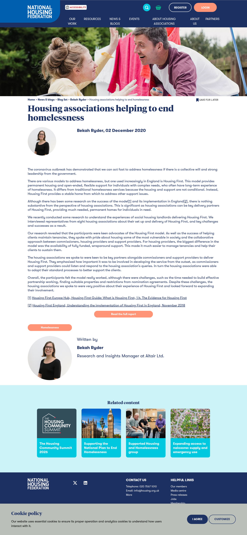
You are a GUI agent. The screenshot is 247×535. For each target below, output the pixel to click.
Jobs (173, 499)
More (129, 494)
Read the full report (123, 314)
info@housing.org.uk (146, 490)
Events (134, 19)
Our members (179, 486)
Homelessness (50, 327)
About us (194, 21)
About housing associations (164, 21)
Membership (178, 503)
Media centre (178, 490)
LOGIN (205, 7)
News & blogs (115, 21)
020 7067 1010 (148, 486)
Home (31, 99)
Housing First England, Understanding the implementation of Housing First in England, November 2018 (108, 305)
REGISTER (180, 7)
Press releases (179, 494)
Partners (212, 19)
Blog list (62, 99)
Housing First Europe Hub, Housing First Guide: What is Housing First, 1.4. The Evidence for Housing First (109, 298)
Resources (92, 19)
